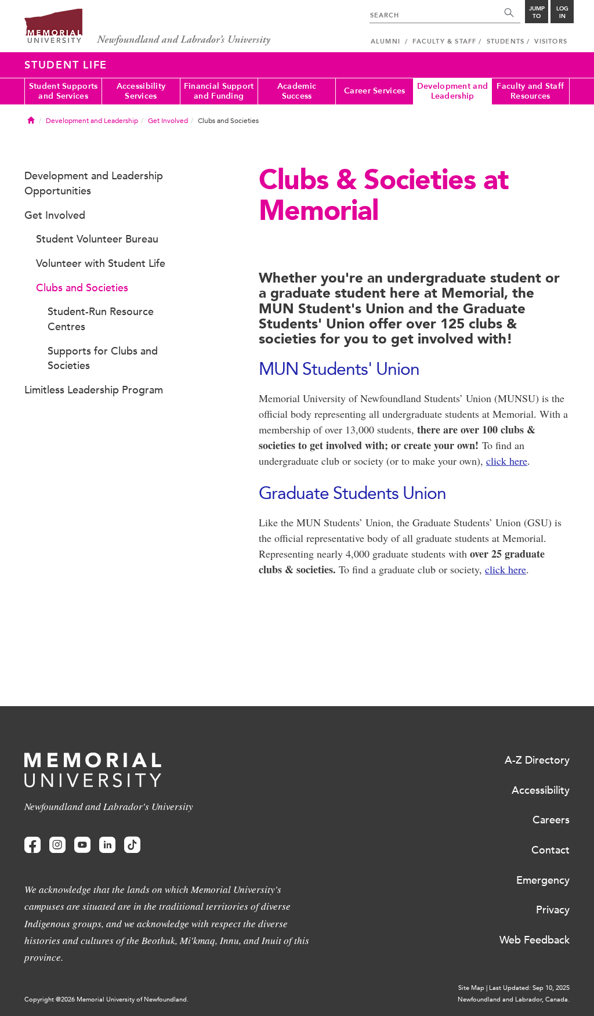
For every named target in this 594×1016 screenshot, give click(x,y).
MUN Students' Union (339, 368)
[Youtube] (82, 845)
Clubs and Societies (82, 287)
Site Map (471, 988)
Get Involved (168, 121)
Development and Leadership (452, 91)
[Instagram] (57, 845)
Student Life (65, 65)
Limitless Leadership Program (93, 390)
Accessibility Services (141, 91)
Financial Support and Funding (219, 91)
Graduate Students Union (352, 493)
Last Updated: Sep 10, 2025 (529, 988)
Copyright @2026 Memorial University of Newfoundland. (106, 999)
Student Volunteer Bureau (97, 239)
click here (506, 461)
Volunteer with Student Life (100, 263)
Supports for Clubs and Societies (103, 359)
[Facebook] (32, 845)
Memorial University (147, 27)
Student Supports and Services (63, 91)
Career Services (374, 91)
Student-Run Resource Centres (101, 319)
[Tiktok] (132, 845)
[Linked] (107, 845)
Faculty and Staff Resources (530, 91)
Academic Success (296, 91)
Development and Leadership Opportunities (93, 183)
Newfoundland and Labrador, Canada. (514, 999)
